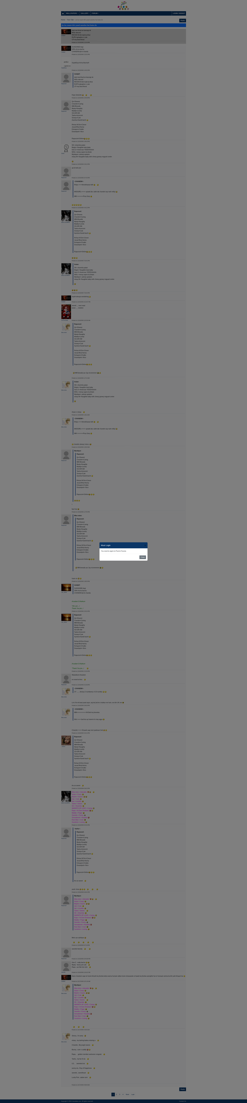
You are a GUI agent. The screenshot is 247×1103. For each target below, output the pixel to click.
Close (143, 557)
